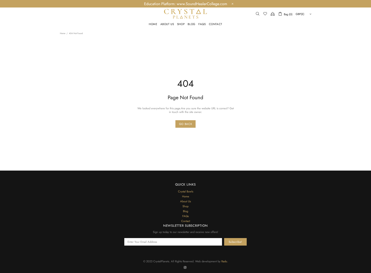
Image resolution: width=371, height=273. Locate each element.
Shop (185, 206)
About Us (185, 201)
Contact (185, 221)
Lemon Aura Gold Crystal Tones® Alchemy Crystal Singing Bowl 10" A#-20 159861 (37, 256)
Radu (224, 261)
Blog (185, 211)
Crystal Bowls (185, 191)
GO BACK (185, 124)
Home (62, 33)
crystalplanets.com (185, 14)
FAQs (185, 216)
